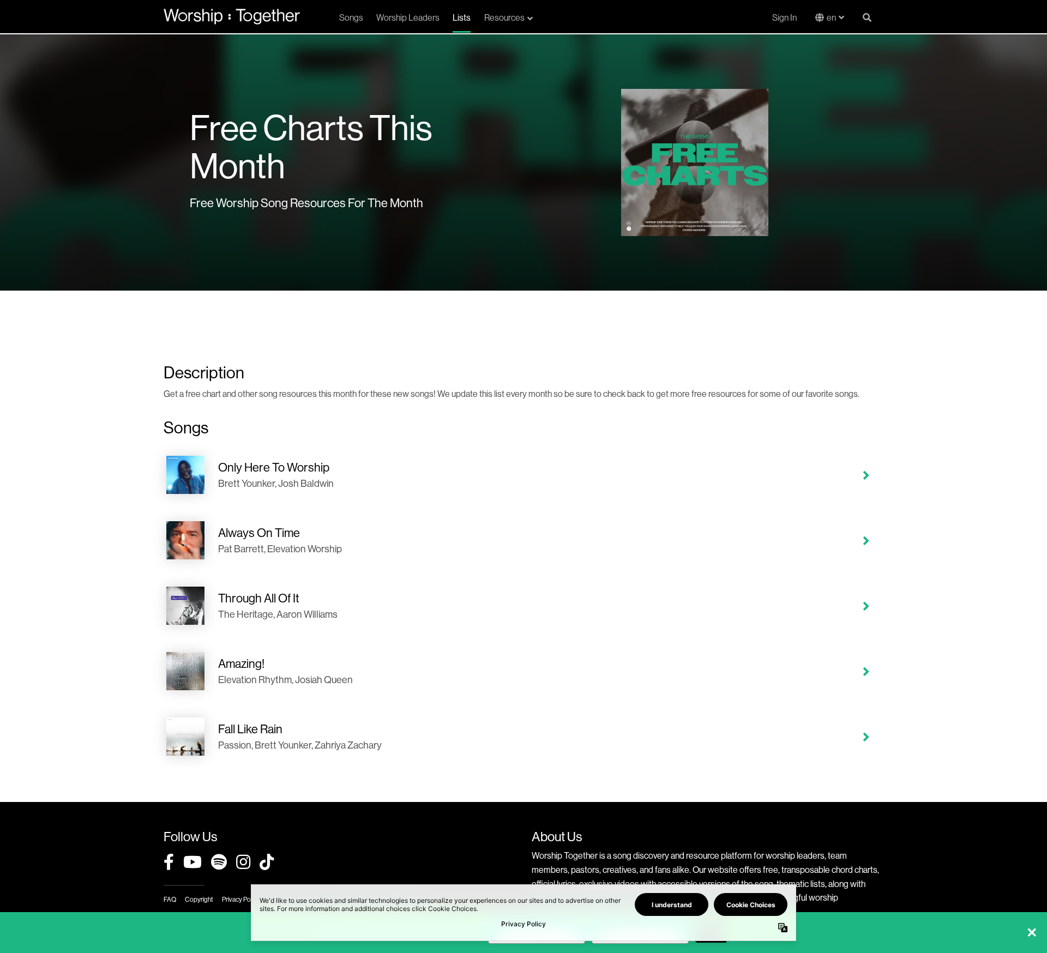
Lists (462, 17)
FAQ (170, 899)
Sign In (784, 17)
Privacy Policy (241, 899)
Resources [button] (504, 17)
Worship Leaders (408, 17)
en (831, 17)
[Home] (232, 16)
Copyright (199, 899)
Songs (351, 17)
